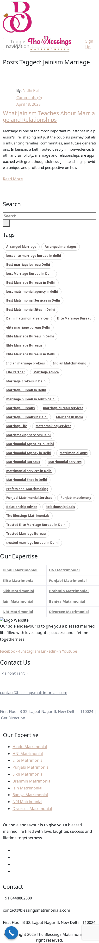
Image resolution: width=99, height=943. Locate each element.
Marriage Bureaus (20, 408)
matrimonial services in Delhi (29, 471)
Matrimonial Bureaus (23, 462)
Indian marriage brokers (25, 363)
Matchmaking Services (53, 426)
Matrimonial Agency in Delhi (28, 453)
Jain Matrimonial (18, 601)
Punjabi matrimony (76, 498)
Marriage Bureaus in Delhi (27, 417)
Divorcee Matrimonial (69, 611)
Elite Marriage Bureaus (24, 345)
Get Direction (13, 718)
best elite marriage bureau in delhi (33, 256)
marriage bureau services (63, 408)
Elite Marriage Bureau (74, 318)
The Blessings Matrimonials (27, 515)
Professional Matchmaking (27, 489)
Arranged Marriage (21, 246)
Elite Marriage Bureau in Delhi (30, 336)
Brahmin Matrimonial (69, 590)
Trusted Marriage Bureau (26, 533)
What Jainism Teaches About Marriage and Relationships (49, 116)
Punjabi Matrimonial (68, 580)
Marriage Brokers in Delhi (26, 381)
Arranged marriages (60, 246)
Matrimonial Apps (73, 453)
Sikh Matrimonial (18, 590)
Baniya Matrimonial (67, 601)
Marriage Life (16, 426)
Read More (13, 179)
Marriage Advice (46, 372)
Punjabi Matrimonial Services (29, 498)
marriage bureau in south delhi (31, 399)
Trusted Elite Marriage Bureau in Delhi (36, 525)
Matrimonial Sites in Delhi (26, 480)
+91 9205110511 (14, 674)
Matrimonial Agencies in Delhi (30, 444)
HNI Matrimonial (64, 570)
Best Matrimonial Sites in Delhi (30, 309)
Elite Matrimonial (19, 580)
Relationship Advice (21, 507)
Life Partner (15, 372)
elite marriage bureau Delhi (28, 327)
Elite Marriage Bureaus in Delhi (30, 354)
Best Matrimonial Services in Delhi (33, 300)
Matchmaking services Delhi (28, 435)
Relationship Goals (60, 507)
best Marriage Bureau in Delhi (30, 273)
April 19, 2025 (28, 104)
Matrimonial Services (64, 462)
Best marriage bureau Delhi (28, 264)
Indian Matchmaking (69, 363)
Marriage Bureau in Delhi (26, 390)
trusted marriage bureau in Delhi (32, 542)
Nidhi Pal (31, 90)
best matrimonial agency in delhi (32, 291)
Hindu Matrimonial (20, 570)
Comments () (29, 97)
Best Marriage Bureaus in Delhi (30, 282)
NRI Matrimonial (18, 611)
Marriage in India (69, 417)
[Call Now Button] (11, 932)
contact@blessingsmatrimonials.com (33, 692)
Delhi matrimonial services (27, 318)
